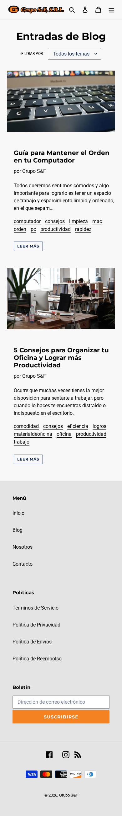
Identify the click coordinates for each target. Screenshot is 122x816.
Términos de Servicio (35, 608)
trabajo (21, 442)
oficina (64, 434)
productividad (55, 229)
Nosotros (23, 547)
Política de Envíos (32, 642)
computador (27, 221)
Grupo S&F (68, 795)
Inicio (18, 513)
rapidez (83, 229)
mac (97, 221)
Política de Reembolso (37, 659)
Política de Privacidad (36, 625)
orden (20, 229)
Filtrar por (32, 53)
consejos (55, 221)
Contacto (23, 564)
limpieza (78, 221)
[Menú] (111, 9)
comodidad (26, 426)
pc (33, 229)
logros (99, 426)
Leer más (28, 246)
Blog (18, 530)
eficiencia (77, 426)
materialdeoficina (33, 434)
